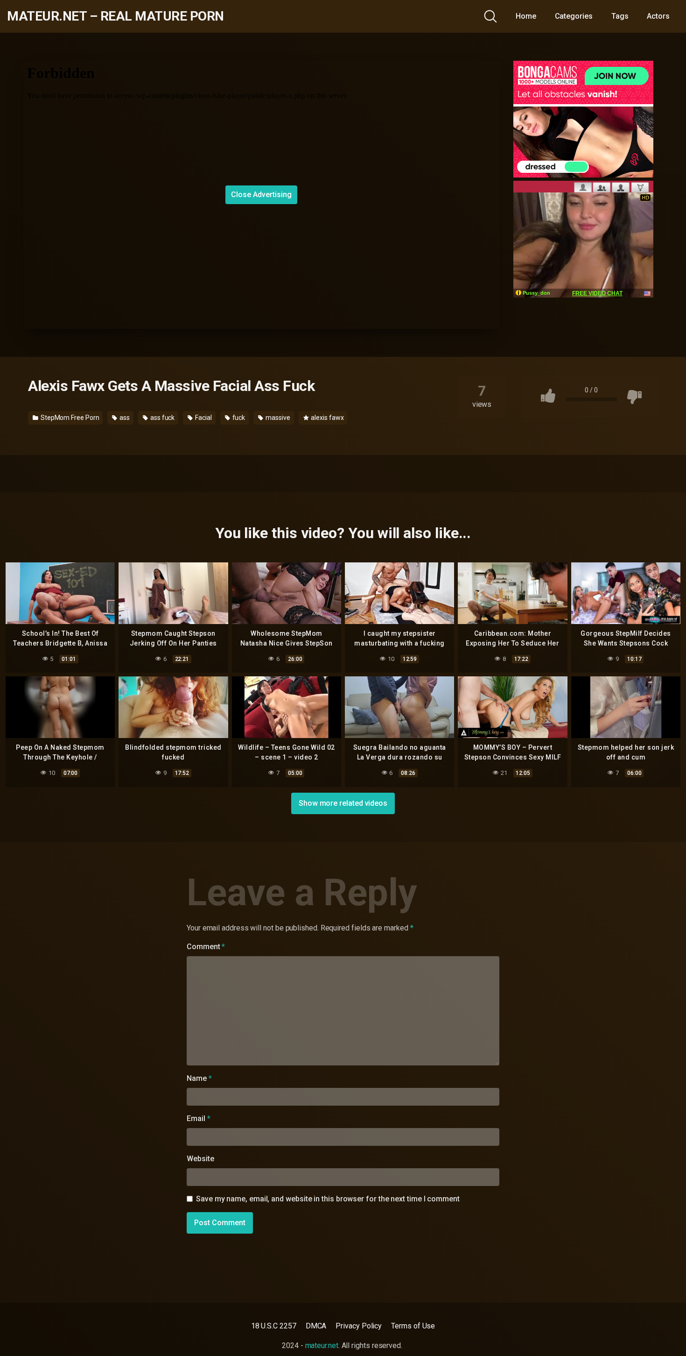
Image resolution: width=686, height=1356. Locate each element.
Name (199, 1078)
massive (277, 417)
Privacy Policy (359, 1325)
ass (124, 417)
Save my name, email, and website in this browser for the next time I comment (328, 1198)
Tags (620, 16)
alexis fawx (326, 417)
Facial (202, 417)
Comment (206, 946)
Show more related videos (343, 803)
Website (200, 1158)
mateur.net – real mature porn (115, 16)
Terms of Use (413, 1325)
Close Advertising (261, 194)
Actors (658, 16)
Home (526, 16)
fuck (238, 417)
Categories (574, 16)
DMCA (316, 1325)
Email (198, 1118)
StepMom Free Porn (69, 417)
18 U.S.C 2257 (273, 1325)
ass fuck (162, 417)
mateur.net (321, 1345)
